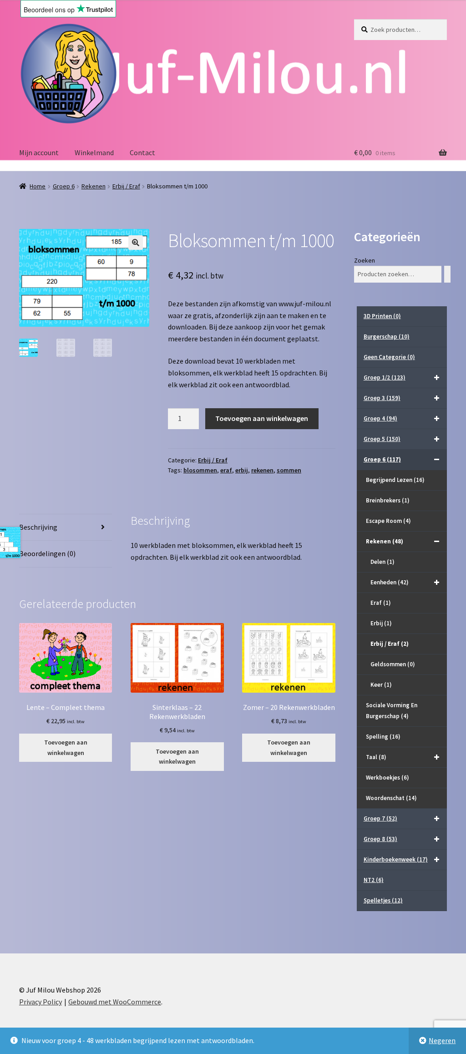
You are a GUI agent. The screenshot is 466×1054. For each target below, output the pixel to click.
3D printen (382, 316)
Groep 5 (382, 439)
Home (38, 186)
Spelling (383, 736)
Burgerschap (387, 336)
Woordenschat (391, 798)
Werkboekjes (387, 777)
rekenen (262, 470)
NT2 (374, 880)
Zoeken (364, 260)
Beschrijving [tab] (38, 527)
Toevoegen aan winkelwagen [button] (65, 747)
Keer (381, 685)
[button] (135, 242)
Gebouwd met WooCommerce (114, 1001)
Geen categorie (389, 357)
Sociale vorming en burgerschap (391, 710)
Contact (142, 152)
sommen (289, 470)
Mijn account (39, 152)
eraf (226, 470)
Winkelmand (94, 152)
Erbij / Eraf (126, 186)
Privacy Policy (40, 1001)
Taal (376, 757)
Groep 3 (382, 398)
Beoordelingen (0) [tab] (47, 553)
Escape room (388, 521)
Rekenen (93, 186)
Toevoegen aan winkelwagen (261, 418)
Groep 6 (64, 186)
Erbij (381, 623)
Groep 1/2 (384, 377)
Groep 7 (380, 818)
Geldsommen (392, 664)
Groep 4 (380, 418)
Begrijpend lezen (395, 480)
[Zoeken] (447, 274)
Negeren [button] (442, 1040)
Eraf (380, 603)
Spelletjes (383, 900)
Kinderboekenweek (396, 859)
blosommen (200, 470)
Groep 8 (380, 839)
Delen (382, 562)
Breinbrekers (388, 500)
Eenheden (389, 582)
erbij (241, 470)
